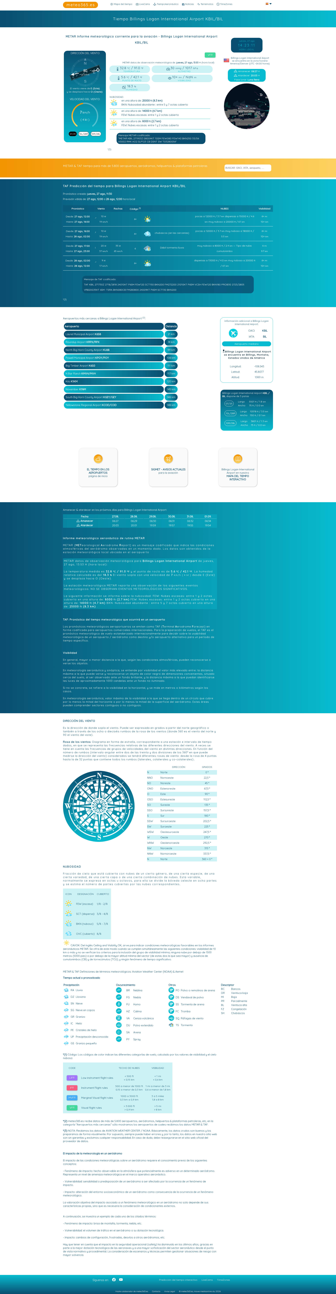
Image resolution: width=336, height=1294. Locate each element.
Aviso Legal (169, 1291)
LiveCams (207, 1279)
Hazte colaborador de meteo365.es (131, 1291)
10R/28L (96, 133)
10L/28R (83, 133)
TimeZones (225, 4)
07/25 (73, 133)
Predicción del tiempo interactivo (178, 1279)
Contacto (156, 1291)
